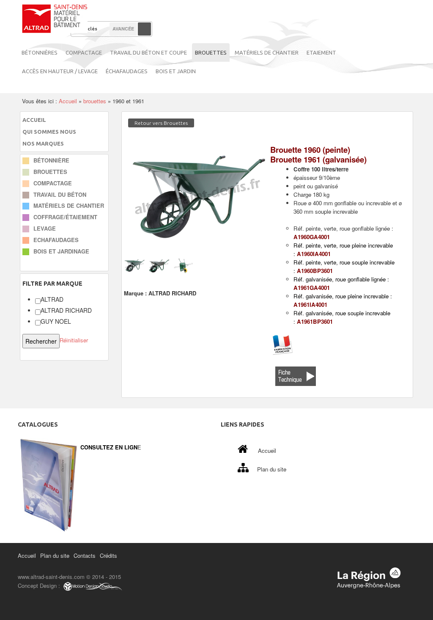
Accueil (68, 101)
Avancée (123, 28)
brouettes (94, 101)
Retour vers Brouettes (161, 123)
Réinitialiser (74, 340)
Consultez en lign (108, 447)
